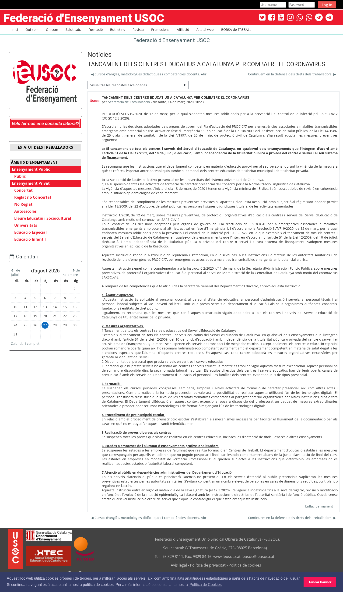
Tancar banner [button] (319, 582)
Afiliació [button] (183, 29)
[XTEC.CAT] (48, 564)
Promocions (160, 29)
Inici (14, 29)
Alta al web (205, 29)
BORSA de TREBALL (236, 29)
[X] (262, 17)
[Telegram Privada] (329, 17)
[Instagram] (290, 17)
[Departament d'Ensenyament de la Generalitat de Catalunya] (49, 535)
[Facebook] (271, 17)
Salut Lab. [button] (73, 29)
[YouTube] (281, 17)
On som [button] (52, 29)
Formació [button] (95, 29)
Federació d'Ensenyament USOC (171, 40)
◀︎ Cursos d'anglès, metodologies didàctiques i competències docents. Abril (149, 74)
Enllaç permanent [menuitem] (319, 506)
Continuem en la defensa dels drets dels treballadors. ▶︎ (292, 74)
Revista (138, 29)
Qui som (31, 29)
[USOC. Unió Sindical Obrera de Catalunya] (15, 548)
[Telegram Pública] (319, 17)
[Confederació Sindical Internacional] (84, 548)
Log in (327, 4)
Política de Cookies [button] (205, 585)
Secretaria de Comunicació (129, 102)
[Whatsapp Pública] (299, 17)
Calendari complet (25, 343)
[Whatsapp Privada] (309, 17)
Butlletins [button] (117, 29)
